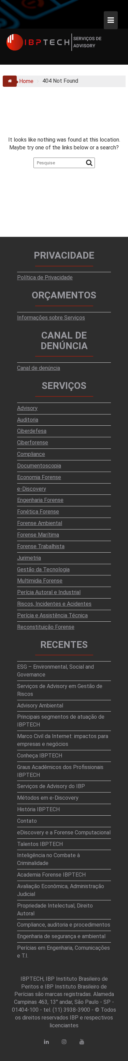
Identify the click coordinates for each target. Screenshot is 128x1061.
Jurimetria (29, 558)
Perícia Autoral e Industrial (49, 592)
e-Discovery (31, 489)
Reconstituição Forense (45, 627)
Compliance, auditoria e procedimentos (63, 924)
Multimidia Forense (39, 580)
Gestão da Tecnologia (43, 569)
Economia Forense (39, 477)
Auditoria (27, 420)
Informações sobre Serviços (51, 317)
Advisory (27, 408)
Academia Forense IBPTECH (51, 874)
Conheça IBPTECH (39, 755)
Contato (27, 821)
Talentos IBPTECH (40, 844)
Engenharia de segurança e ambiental (61, 936)
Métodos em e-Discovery (48, 798)
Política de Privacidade (45, 277)
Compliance (31, 454)
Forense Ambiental (39, 523)
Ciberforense (32, 442)
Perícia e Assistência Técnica (52, 615)
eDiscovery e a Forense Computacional (64, 832)
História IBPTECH (38, 809)
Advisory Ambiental (40, 705)
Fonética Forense (38, 511)
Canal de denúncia (38, 368)
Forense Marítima (38, 535)
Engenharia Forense (40, 500)
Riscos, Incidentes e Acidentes (54, 604)
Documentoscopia (39, 465)
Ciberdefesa (31, 431)
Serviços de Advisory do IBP (51, 786)
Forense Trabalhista (41, 546)
